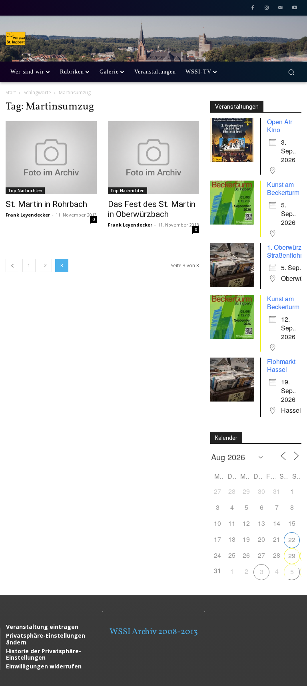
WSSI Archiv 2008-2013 (154, 632)
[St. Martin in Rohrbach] (51, 157)
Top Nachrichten (25, 190)
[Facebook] (253, 9)
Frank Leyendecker (28, 215)
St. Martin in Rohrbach (46, 204)
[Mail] (280, 9)
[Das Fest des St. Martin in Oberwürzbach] (153, 157)
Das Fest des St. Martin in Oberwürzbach (151, 209)
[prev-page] (12, 265)
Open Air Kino (279, 125)
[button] (291, 72)
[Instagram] (267, 9)
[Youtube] (294, 9)
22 (291, 539)
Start (11, 92)
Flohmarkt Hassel (281, 365)
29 (291, 555)
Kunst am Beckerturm (283, 188)
